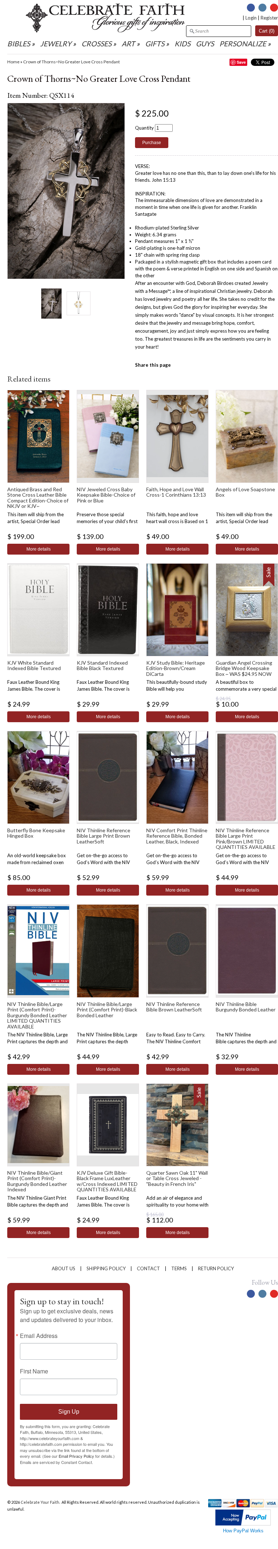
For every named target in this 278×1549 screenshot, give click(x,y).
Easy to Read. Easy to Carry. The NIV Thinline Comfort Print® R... (175, 1041)
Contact (148, 1268)
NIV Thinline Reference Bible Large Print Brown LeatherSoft (103, 836)
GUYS (205, 43)
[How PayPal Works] (243, 1523)
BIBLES (18, 43)
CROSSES (96, 43)
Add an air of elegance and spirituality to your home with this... (177, 1205)
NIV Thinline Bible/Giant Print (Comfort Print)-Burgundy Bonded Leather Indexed (37, 1181)
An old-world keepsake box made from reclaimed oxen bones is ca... (36, 862)
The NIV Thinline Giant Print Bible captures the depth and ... (37, 1205)
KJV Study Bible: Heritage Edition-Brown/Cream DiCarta (175, 668)
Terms (179, 1268)
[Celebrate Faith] (105, 31)
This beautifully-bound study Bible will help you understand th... (176, 689)
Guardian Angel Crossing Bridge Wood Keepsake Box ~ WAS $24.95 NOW (244, 668)
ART (128, 43)
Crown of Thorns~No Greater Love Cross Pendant (71, 61)
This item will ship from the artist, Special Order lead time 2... (35, 521)
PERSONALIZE (243, 43)
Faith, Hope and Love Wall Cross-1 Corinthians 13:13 (176, 492)
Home (13, 61)
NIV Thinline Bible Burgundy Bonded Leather (245, 1007)
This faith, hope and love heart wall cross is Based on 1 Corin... (177, 521)
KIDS (182, 43)
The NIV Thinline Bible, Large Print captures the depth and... (107, 1041)
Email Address (39, 1336)
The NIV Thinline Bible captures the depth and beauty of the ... (246, 1041)
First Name (34, 1371)
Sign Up (68, 1412)
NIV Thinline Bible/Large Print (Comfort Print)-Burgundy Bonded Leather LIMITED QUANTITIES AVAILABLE (37, 1015)
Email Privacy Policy (76, 1456)
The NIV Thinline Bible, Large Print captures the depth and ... (37, 1041)
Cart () (266, 31)
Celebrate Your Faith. (41, 1502)
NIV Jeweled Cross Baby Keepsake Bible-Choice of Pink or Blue (106, 495)
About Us (63, 1268)
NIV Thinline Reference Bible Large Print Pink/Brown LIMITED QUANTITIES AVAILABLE (245, 838)
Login (251, 18)
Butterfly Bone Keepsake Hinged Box (36, 833)
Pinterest (274, 8)
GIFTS (154, 43)
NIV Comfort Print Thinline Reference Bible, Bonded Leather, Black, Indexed (176, 836)
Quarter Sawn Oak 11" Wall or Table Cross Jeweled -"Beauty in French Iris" (177, 1178)
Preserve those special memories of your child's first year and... (107, 521)
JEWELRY (55, 43)
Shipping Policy (106, 1268)
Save (241, 62)
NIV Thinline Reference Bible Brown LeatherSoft (174, 1007)
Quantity (144, 128)
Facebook (251, 8)
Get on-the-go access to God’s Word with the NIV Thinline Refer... (103, 862)
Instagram (262, 8)
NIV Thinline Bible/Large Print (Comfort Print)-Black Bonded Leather (107, 1009)
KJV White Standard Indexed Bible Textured (34, 665)
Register (269, 18)
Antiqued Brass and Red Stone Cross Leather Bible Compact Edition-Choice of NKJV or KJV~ (37, 497)
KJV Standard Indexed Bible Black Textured (102, 665)
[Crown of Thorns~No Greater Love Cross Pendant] (51, 303)
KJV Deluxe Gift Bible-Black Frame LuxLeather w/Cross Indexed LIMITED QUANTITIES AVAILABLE (107, 1181)
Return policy (216, 1268)
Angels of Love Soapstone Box (245, 492)
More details (38, 549)
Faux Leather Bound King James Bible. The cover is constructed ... (33, 689)
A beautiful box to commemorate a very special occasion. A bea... (246, 689)
